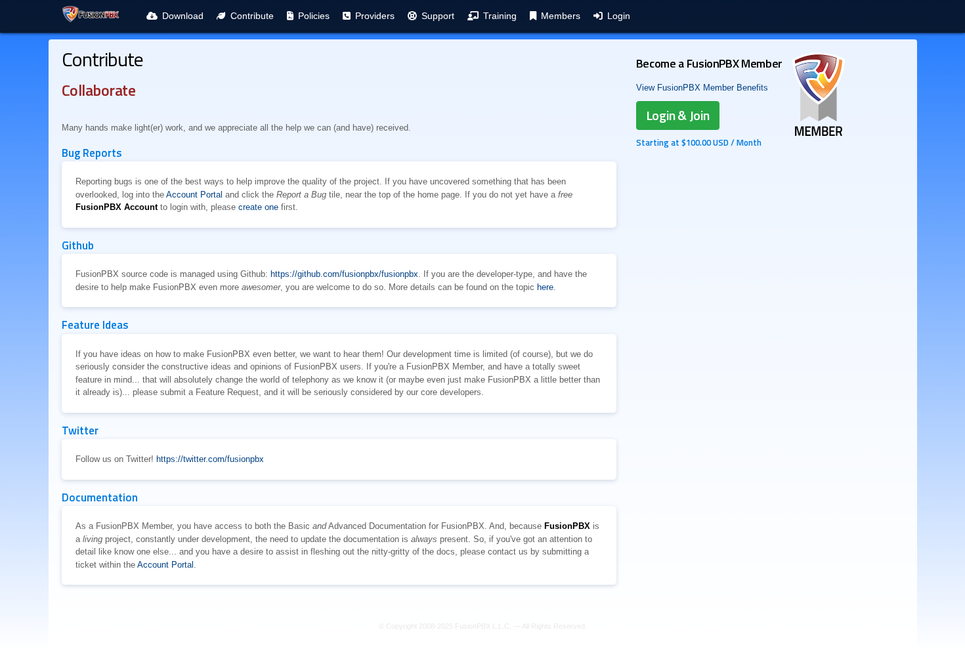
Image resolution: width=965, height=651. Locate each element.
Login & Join (678, 115)
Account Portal (194, 195)
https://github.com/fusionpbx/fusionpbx (344, 274)
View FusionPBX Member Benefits (702, 88)
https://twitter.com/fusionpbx (210, 459)
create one (258, 207)
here (545, 287)
